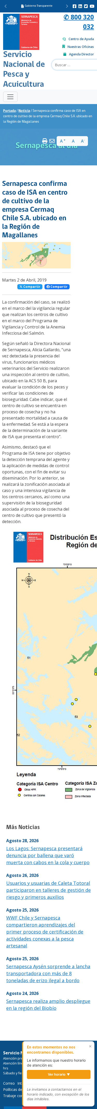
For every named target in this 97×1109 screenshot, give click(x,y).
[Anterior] (6, 6)
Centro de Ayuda (81, 39)
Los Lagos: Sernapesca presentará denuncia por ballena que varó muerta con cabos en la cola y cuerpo (47, 855)
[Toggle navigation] (10, 97)
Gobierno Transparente (39, 6)
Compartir (31, 286)
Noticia (24, 111)
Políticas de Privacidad (21, 1089)
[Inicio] (21, 31)
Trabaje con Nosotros (21, 1095)
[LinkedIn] (80, 6)
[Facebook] (74, 6)
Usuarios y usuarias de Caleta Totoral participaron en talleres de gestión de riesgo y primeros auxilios (48, 890)
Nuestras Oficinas (81, 47)
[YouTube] (92, 6)
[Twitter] (86, 6)
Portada (9, 111)
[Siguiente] (67, 6)
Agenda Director (81, 54)
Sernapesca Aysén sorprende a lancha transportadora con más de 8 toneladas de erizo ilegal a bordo (48, 973)
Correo (9, 1083)
